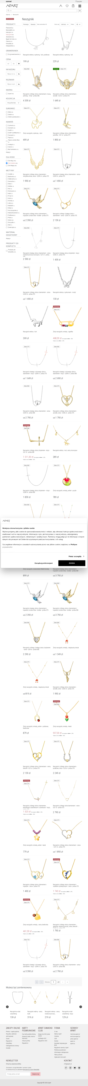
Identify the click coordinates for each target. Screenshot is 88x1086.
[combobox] (13, 103)
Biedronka (12, 176)
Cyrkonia (11, 125)
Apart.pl (8, 14)
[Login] (60, 6)
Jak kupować (9, 1036)
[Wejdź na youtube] (74, 1067)
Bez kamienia (13, 149)
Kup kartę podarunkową (29, 1034)
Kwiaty (11, 200)
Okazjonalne (10, 46)
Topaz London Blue (13, 141)
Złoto (10, 112)
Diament (11, 128)
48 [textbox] (77, 24)
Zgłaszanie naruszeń (60, 1057)
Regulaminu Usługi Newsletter (31, 1069)
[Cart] (73, 6)
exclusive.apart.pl (75, 1036)
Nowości (33, 24)
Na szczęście (13, 210)
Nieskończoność (13, 213)
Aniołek (11, 174)
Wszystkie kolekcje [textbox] (12, 103)
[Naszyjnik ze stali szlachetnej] (17, 998)
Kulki (10, 198)
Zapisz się (35, 1074)
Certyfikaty (9, 1043)
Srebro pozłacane (14, 117)
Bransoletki (10, 30)
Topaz (10, 137)
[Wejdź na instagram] (70, 1067)
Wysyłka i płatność (11, 1034)
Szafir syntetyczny (14, 133)
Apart (11, 93)
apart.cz (72, 1041)
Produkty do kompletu (12, 251)
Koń (10, 188)
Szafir (10, 130)
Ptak (10, 217)
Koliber (11, 186)
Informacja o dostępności (61, 1052)
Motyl (10, 208)
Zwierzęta (12, 227)
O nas (56, 1031)
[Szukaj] (19, 64)
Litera (10, 203)
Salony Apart (57, 1034)
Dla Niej (12, 160)
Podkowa (11, 215)
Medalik (11, 205)
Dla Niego (12, 165)
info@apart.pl (68, 1064)
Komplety (9, 43)
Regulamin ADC (42, 1041)
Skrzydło (11, 222)
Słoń (10, 225)
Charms (9, 41)
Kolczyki (9, 32)
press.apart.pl (74, 1039)
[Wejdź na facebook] (66, 1067)
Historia (56, 1036)
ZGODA (72, 563)
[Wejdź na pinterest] (79, 1067)
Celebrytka (12, 179)
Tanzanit (11, 135)
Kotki (10, 193)
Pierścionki (9, 28)
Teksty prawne (58, 1054)
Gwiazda (11, 181)
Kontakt (8, 1048)
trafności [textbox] (63, 24)
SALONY (79, 1)
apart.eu (72, 1043)
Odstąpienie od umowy (12, 1045)
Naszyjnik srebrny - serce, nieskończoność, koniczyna (52, 1014)
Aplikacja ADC (42, 1038)
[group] (18, 1007)
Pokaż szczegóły (75, 556)
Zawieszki (10, 37)
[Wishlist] (67, 6)
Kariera (56, 1041)
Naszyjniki (10, 34)
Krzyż (10, 196)
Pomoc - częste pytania (12, 1031)
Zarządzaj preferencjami (44, 563)
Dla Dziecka (12, 163)
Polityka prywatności (60, 1050)
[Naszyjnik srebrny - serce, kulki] (35, 998)
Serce (10, 220)
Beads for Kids (11, 39)
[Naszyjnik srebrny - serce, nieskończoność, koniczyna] (52, 998)
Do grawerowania (14, 54)
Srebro (11, 114)
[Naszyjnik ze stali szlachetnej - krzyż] (70, 998)
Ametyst (11, 144)
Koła (10, 184)
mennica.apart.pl (75, 1034)
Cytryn (11, 147)
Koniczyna (12, 191)
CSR (55, 1038)
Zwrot (7, 1038)
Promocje (25, 24)
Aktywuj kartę (26, 1041)
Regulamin (9, 1041)
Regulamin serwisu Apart (61, 1047)
